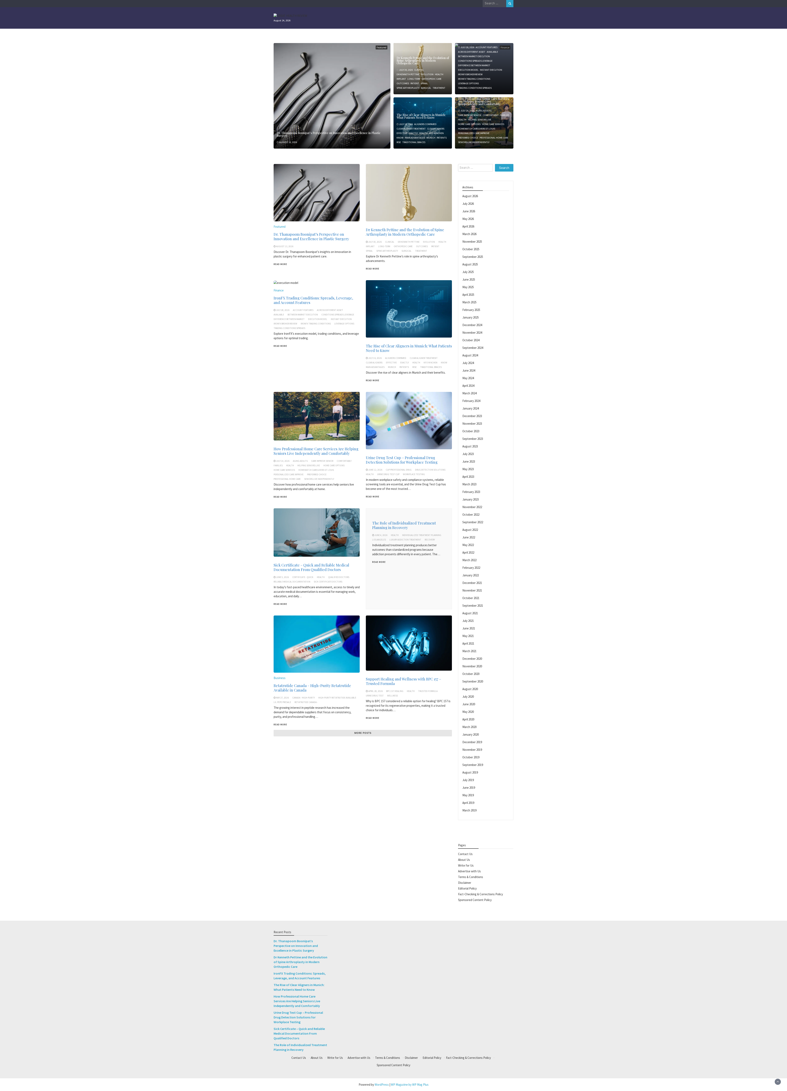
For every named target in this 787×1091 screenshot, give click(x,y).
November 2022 (472, 507)
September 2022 (472, 522)
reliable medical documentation (292, 581)
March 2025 (469, 302)
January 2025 (470, 317)
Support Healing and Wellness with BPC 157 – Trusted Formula (403, 681)
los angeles (379, 539)
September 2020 (472, 681)
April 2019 (468, 803)
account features (486, 47)
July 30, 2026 (406, 69)
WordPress (382, 1084)
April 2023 (468, 477)
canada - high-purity (303, 697)
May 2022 (468, 545)
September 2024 (472, 348)
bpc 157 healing (394, 691)
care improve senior (469, 115)
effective (402, 133)
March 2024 (469, 393)
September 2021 (472, 606)
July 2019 (468, 780)
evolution (427, 74)
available (492, 51)
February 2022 (471, 568)
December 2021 (472, 583)
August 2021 (470, 613)
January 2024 (470, 408)
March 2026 (469, 234)
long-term (413, 78)
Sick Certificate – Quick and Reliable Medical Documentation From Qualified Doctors (311, 567)
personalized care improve (473, 133)
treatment (439, 87)
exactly (413, 133)
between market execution (474, 56)
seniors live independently (473, 142)
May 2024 (468, 378)
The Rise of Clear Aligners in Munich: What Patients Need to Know (421, 116)
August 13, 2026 (288, 142)
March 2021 (469, 651)
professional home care (494, 137)
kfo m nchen (436, 133)
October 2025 (470, 249)
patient (415, 83)
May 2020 (468, 712)
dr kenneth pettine (408, 74)
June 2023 (468, 461)
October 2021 (470, 598)
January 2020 (470, 734)
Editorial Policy (467, 888)
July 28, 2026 (467, 47)
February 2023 (471, 492)
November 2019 (472, 750)
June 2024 (468, 370)
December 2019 (472, 742)
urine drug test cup (388, 474)
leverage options (468, 83)
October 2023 (470, 431)
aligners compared (425, 124)
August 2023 (470, 446)
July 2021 (468, 621)
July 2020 (468, 697)
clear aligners (435, 128)
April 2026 (468, 226)
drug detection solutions (430, 469)
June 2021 (468, 628)
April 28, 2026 (375, 691)
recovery (430, 539)
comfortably (490, 115)
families (504, 115)
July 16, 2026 (406, 124)
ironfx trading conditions (474, 78)
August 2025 (470, 264)
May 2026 (468, 219)
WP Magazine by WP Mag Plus (410, 1084)
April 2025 (468, 295)
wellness (392, 695)
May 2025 (468, 287)
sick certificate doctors (328, 581)
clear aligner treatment (411, 128)
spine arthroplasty (408, 87)
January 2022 (470, 575)
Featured (381, 47)
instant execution (491, 69)
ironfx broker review (470, 74)
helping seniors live (479, 119)
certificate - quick (302, 577)
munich (430, 137)
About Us (464, 860)
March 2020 (469, 727)
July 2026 (468, 204)
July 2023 (468, 454)
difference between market (474, 65)
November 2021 (472, 590)
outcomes (403, 83)
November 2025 (472, 241)
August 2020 (470, 689)
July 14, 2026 (467, 110)
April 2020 (468, 719)
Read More (280, 264)
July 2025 (468, 272)
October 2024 (470, 340)
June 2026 (468, 211)
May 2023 (468, 469)
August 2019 (470, 772)
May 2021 (468, 636)
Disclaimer (464, 883)
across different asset (471, 51)
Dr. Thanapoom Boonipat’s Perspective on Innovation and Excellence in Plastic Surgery (328, 134)
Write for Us (466, 865)
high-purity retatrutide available (337, 697)
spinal (424, 83)
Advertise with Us (469, 871)
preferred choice (468, 137)
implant (401, 78)
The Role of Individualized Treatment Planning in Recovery (404, 525)
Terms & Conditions (470, 877)
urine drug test (375, 695)
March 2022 (469, 560)
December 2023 (472, 416)
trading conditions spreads (475, 87)
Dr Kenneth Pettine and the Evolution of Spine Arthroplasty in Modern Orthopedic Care (423, 60)
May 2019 (468, 795)
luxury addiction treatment (405, 539)
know (400, 137)
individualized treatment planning (421, 535)
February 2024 (471, 401)
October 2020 (470, 674)
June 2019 (468, 788)
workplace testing (414, 474)
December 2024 (472, 325)
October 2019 (470, 757)
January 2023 (470, 499)
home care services (493, 124)
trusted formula (428, 691)
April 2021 (468, 643)
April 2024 (468, 386)
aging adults (483, 110)
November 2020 (472, 666)
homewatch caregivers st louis (476, 128)
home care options (469, 124)
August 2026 (470, 196)
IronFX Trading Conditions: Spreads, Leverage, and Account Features (313, 300)
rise (399, 142)
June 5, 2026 (282, 577)
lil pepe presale (282, 702)
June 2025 (468, 279)
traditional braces (413, 142)
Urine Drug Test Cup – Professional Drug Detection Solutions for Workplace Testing (402, 460)
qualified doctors (338, 577)
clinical (419, 69)
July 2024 (468, 363)
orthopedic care (431, 78)
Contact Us (465, 854)
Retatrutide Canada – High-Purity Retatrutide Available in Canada (312, 688)
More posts (362, 733)
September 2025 (472, 257)
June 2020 (468, 704)
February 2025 (471, 310)
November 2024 (472, 332)
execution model (468, 69)
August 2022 (470, 530)
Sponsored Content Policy (475, 900)
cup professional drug (399, 469)
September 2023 (472, 439)
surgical (426, 87)
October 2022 (470, 514)
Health (439, 74)
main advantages (415, 137)
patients (442, 137)
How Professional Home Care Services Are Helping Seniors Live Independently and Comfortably (483, 101)
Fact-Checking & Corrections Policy (480, 894)
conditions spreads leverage (475, 60)
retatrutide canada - (306, 702)
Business (279, 678)
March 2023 (469, 484)
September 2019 (472, 765)
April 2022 (468, 552)
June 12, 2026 (375, 469)
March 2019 (469, 810)
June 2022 (468, 537)
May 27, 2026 (282, 697)
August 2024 (470, 355)
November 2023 (472, 423)
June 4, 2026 (381, 535)
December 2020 (472, 659)
